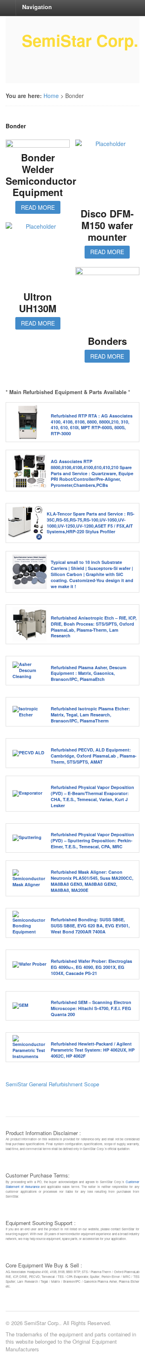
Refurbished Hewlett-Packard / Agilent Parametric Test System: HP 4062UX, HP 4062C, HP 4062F (93, 1050)
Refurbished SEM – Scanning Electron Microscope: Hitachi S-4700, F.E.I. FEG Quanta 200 (91, 1008)
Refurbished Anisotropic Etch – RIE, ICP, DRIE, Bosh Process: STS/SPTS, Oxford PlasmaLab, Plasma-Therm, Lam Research (94, 627)
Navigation (37, 7)
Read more (38, 207)
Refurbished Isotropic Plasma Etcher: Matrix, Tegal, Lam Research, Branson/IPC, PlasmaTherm (90, 715)
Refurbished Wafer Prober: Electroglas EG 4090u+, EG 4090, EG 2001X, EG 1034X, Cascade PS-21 (91, 967)
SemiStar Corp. (80, 40)
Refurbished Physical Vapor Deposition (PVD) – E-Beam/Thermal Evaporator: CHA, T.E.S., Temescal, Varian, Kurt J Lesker (92, 796)
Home (51, 96)
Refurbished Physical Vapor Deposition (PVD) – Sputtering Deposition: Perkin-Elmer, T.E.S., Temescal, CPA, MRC (92, 840)
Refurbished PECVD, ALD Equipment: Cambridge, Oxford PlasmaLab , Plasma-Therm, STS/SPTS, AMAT (94, 756)
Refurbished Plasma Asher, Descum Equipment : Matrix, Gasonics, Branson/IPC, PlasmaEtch (88, 673)
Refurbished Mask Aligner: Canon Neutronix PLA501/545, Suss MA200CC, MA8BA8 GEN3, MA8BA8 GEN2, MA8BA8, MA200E (92, 881)
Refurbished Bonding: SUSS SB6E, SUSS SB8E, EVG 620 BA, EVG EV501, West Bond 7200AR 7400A (90, 925)
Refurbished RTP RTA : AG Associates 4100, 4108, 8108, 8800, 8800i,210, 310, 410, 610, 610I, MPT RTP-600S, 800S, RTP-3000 (92, 425)
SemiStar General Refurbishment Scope (52, 1084)
